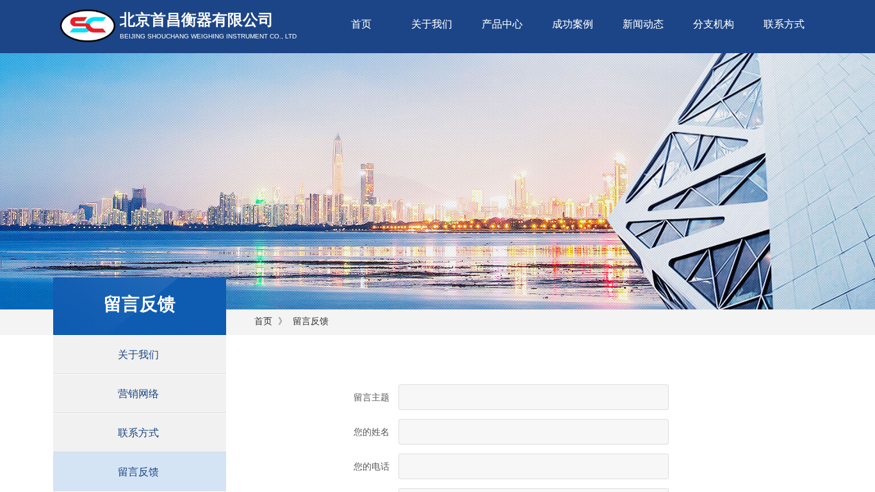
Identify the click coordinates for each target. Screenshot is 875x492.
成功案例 (572, 24)
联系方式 (784, 24)
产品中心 (502, 24)
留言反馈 (311, 321)
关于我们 (431, 24)
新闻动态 (643, 24)
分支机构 (713, 24)
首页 (361, 24)
